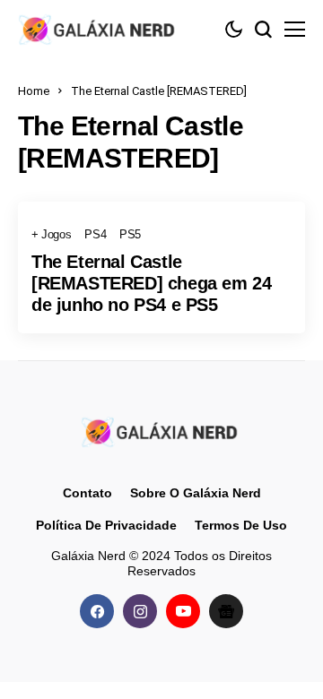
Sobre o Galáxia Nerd (195, 493)
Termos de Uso (241, 525)
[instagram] (140, 611)
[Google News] (226, 611)
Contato (87, 493)
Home (33, 91)
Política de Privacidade (106, 525)
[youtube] (183, 611)
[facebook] (97, 611)
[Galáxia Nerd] (98, 29)
